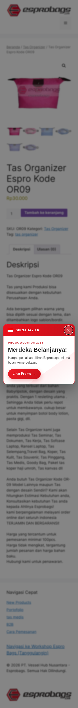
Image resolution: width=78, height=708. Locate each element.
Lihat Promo (24, 373)
